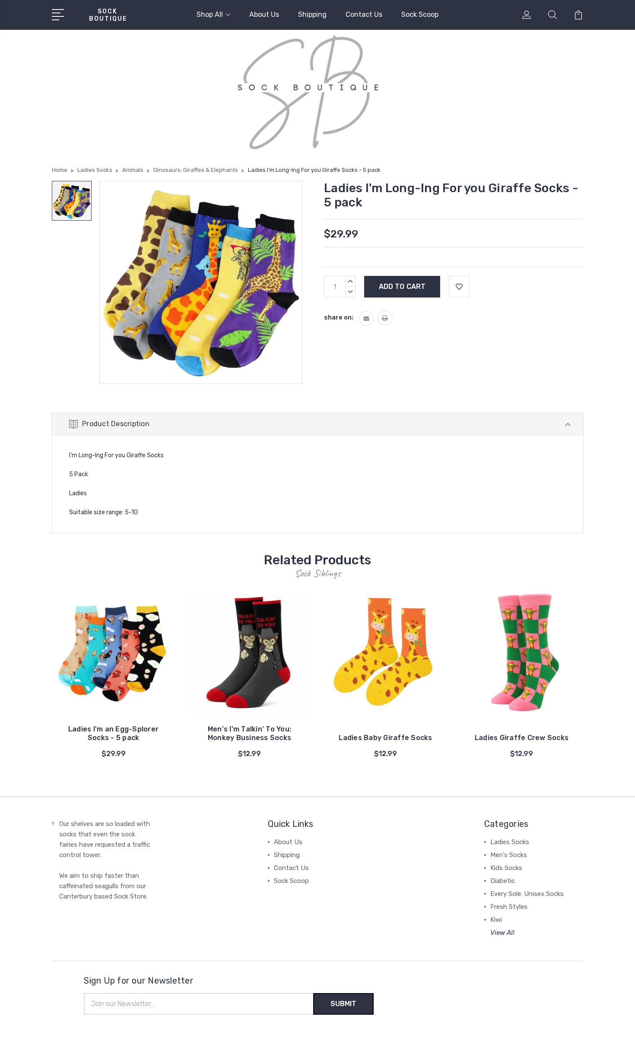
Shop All (210, 14)
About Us (264, 14)
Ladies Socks (509, 842)
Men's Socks (508, 855)
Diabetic (502, 881)
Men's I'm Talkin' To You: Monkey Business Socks (249, 733)
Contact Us (364, 14)
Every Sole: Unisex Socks (527, 894)
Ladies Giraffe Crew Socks (521, 738)
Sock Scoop (419, 14)
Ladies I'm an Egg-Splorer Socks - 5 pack (113, 733)
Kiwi (496, 920)
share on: (338, 317)
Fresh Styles (508, 907)
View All (502, 933)
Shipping (312, 14)
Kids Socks (506, 868)
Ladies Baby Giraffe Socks (385, 738)
